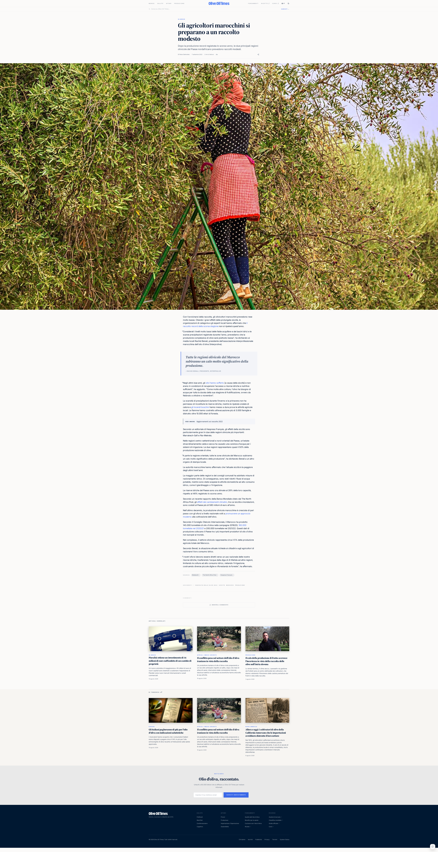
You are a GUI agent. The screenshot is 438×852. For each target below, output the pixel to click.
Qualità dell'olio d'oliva (252, 817)
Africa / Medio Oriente (207, 655)
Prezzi (223, 817)
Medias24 (195, 575)
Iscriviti (250, 839)
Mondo (152, 3)
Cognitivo (200, 826)
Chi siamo (242, 839)
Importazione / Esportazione (230, 823)
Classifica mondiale (275, 820)
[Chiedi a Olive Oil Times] (432, 846)
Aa (217, 54)
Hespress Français (226, 575)
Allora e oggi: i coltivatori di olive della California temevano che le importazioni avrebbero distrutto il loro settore (265, 732)
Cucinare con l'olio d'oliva (253, 823)
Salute (160, 3)
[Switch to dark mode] (288, 3)
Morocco (230, 585)
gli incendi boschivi (200, 407)
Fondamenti (253, 3)
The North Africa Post (209, 575)
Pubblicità (258, 839)
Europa (152, 726)
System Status (284, 839)
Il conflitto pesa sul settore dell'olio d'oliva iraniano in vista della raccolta (218, 659)
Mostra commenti (220, 605)
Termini (274, 839)
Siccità (222, 585)
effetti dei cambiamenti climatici (212, 502)
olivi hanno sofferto (215, 383)
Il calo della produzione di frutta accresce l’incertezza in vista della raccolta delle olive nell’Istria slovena (266, 661)
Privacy (267, 839)
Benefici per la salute (251, 820)
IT (284, 3)
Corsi (274, 3)
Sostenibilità (225, 826)
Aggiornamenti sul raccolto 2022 (210, 421)
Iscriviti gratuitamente (236, 795)
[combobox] (214, 9)
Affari (169, 3)
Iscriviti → (285, 9)
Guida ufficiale (273, 823)
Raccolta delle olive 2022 (206, 585)
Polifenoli (200, 817)
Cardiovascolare (202, 823)
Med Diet (200, 820)
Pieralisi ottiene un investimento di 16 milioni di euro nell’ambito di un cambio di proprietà (170, 661)
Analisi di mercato (274, 817)
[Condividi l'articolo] (258, 54)
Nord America (251, 726)
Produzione (179, 3)
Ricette (264, 3)
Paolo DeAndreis (185, 54)
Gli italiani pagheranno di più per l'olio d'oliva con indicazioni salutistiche (168, 731)
